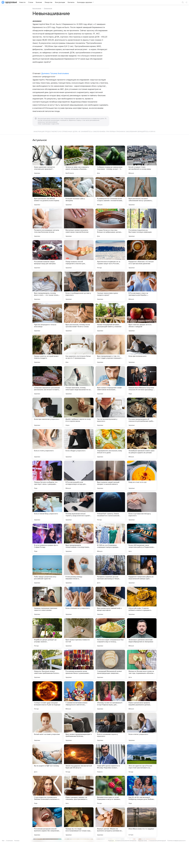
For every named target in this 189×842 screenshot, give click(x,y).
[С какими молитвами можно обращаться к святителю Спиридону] (79, 696)
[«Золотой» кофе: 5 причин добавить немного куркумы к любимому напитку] (142, 601)
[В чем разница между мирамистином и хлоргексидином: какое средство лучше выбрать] (79, 570)
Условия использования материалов (125, 840)
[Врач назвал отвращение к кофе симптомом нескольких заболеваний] (110, 381)
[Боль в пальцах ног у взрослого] (79, 601)
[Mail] (3, 2)
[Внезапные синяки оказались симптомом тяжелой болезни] (79, 223)
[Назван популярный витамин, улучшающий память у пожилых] (110, 318)
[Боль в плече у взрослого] (142, 727)
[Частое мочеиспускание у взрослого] (110, 412)
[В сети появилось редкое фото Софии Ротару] (47, 538)
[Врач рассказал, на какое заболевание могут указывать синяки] (142, 192)
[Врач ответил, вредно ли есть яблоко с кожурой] (142, 318)
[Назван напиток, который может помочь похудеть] (47, 349)
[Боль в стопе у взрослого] (47, 444)
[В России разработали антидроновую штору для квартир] (79, 475)
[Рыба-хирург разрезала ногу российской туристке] (47, 570)
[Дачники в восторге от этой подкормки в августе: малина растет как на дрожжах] (110, 790)
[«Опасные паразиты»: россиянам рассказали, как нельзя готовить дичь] (47, 381)
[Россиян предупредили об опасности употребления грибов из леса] (142, 412)
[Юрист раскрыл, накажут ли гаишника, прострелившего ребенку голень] (79, 790)
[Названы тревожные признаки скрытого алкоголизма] (47, 601)
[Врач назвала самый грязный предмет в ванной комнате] (110, 475)
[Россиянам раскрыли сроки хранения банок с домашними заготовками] (79, 664)
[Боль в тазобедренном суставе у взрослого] (79, 286)
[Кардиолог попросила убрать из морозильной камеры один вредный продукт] (142, 570)
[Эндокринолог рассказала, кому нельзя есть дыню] (110, 444)
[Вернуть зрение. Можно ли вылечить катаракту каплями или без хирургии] (110, 822)
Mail (3, 840)
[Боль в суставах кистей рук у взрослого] (142, 507)
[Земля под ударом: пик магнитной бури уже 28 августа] (79, 759)
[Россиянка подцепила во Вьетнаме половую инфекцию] (142, 223)
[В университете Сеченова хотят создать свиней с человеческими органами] (110, 192)
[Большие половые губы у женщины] (79, 192)
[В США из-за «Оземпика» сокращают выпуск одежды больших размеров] (110, 538)
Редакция (111, 840)
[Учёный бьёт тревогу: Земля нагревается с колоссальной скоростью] (110, 507)
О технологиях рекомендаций (157, 840)
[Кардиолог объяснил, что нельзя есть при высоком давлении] (142, 255)
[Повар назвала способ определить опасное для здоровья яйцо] (79, 255)
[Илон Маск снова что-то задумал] (142, 822)
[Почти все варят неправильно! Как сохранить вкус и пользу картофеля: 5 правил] (110, 633)
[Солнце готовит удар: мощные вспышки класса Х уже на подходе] (47, 696)
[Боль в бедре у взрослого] (79, 444)
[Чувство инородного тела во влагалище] (47, 318)
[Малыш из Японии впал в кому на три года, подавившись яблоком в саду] (142, 664)
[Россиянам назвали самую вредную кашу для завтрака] (47, 255)
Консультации (36, 8)
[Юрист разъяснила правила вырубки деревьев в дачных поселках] (142, 696)
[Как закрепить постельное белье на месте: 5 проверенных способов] (79, 349)
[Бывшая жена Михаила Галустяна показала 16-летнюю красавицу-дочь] (142, 381)
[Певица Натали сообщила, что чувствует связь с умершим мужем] (47, 475)
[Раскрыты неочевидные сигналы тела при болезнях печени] (47, 223)
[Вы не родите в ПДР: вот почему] (47, 759)
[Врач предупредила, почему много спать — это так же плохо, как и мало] (47, 286)
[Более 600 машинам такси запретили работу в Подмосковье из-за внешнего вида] (142, 538)
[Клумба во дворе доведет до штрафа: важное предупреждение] (47, 633)
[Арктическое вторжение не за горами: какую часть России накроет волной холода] (110, 255)
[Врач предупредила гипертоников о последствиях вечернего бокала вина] (79, 538)
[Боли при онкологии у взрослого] (47, 412)
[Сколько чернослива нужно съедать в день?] (110, 286)
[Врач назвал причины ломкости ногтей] (79, 633)
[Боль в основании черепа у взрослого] (110, 727)
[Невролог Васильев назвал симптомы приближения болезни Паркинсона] (47, 664)
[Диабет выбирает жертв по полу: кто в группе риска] (79, 412)
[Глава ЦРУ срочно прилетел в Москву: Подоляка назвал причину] (110, 759)
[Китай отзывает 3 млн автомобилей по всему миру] (142, 160)
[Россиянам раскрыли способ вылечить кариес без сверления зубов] (47, 822)
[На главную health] (10, 2)
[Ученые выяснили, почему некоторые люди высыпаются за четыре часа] (79, 381)
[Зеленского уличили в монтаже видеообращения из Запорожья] (142, 633)
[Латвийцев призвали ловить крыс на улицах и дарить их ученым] (142, 444)
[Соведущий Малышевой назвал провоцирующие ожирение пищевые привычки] (110, 664)
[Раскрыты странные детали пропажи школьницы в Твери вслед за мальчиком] (110, 570)
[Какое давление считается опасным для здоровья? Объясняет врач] (47, 160)
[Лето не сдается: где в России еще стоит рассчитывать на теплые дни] (142, 759)
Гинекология (48, 8)
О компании (9, 840)
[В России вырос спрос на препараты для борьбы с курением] (142, 286)
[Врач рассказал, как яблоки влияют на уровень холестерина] (47, 192)
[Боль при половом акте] (142, 349)
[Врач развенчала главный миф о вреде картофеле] (110, 601)
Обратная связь (142, 840)
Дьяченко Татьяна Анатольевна (55, 73)
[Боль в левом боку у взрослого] (47, 507)
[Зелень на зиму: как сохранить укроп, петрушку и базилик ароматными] (79, 160)
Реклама (16, 840)
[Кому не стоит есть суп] (142, 475)
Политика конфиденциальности (176, 840)
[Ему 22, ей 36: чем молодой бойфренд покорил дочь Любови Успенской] (142, 790)
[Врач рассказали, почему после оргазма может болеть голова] (79, 318)
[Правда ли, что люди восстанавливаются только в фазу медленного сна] (79, 822)
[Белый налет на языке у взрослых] (47, 727)
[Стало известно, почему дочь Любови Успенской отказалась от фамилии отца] (47, 790)
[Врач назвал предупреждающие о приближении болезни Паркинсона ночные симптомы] (79, 727)
